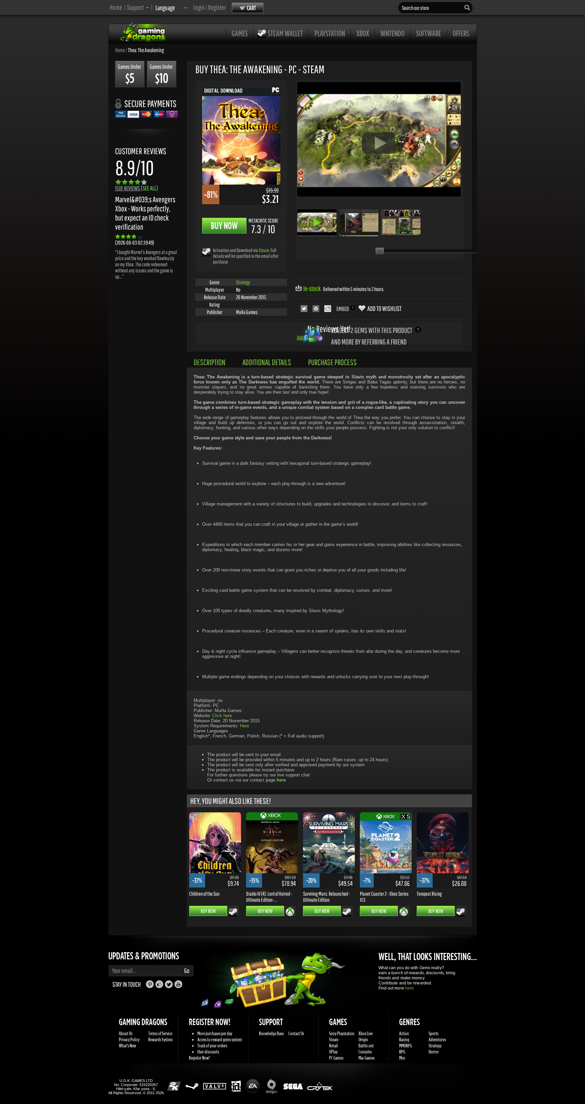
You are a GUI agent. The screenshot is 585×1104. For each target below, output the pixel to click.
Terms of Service (160, 1033)
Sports (433, 1033)
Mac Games (366, 1058)
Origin (363, 1039)
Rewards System (160, 1039)
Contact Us (296, 1033)
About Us (125, 1033)
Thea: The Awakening (146, 49)
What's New (127, 1045)
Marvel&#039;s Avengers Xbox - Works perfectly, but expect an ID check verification (145, 213)
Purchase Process (332, 362)
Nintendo (393, 33)
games (240, 33)
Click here (222, 715)
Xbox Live (366, 1033)
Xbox (362, 33)
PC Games (336, 1058)
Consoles (365, 1052)
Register (217, 7)
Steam (264, 250)
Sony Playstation (341, 1033)
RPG (402, 1052)
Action (404, 1033)
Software (428, 33)
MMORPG (405, 1045)
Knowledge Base (271, 1033)
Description (209, 362)
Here (244, 725)
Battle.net (366, 1045)
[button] (138, 7)
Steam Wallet (285, 33)
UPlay (333, 1052)
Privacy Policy (129, 1039)
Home (116, 7)
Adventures (437, 1039)
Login (198, 7)
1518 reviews (136, 188)
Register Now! (199, 1058)
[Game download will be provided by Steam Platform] (206, 252)
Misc (402, 1058)
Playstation (330, 33)
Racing (404, 1039)
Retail (333, 1045)
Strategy (243, 282)
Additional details (266, 362)
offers (461, 33)
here (409, 988)
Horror (434, 1052)
